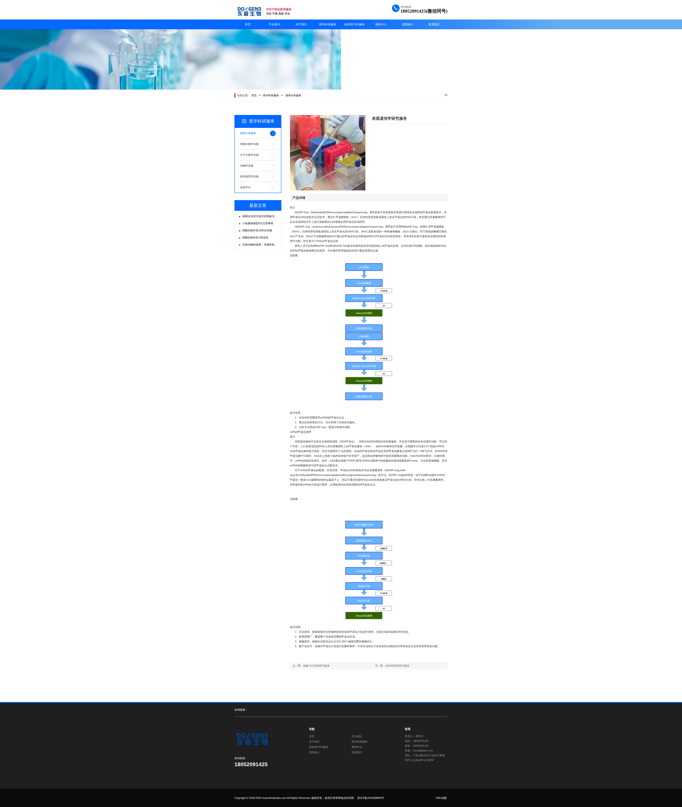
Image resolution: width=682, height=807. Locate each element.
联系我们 (434, 24)
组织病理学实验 (249, 176)
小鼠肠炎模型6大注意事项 (257, 223)
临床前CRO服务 (354, 24)
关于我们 (301, 24)
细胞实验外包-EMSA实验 (257, 230)
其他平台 (245, 187)
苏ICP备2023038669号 (370, 797)
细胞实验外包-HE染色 (255, 237)
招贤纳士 (407, 24)
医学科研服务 (327, 24)
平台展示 (274, 24)
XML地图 (441, 797)
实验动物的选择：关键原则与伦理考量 (265, 244)
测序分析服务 (293, 95)
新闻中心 (381, 24)
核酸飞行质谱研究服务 (316, 665)
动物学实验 (246, 165)
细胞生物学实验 (249, 143)
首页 (248, 24)
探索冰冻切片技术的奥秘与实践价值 (263, 216)
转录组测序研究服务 (398, 665)
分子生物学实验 (249, 154)
